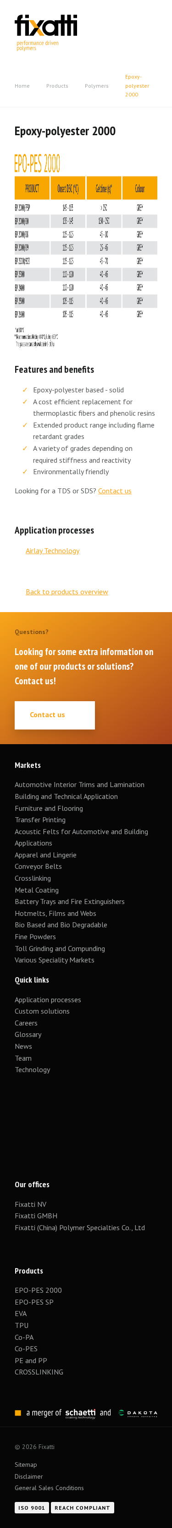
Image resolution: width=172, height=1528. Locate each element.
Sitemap (26, 1464)
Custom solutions (42, 1010)
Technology (32, 1069)
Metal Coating (37, 889)
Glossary (28, 1034)
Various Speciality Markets (55, 959)
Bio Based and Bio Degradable (61, 924)
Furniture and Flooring (49, 808)
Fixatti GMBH (36, 1215)
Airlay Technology (52, 550)
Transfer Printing (40, 819)
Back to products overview (67, 591)
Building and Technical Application (66, 796)
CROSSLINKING (39, 1371)
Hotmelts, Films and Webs (55, 913)
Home (22, 85)
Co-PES (26, 1348)
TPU (22, 1325)
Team (23, 1058)
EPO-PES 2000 (38, 1290)
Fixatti (46, 20)
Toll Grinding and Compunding (60, 948)
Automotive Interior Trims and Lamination (79, 784)
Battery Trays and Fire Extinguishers (71, 901)
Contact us (115, 490)
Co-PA (24, 1337)
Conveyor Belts (38, 866)
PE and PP (31, 1360)
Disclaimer (29, 1476)
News (23, 1046)
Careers (26, 1022)
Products (57, 85)
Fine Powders (35, 936)
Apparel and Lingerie (46, 854)
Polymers (97, 85)
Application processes (48, 999)
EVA (21, 1313)
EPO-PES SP (34, 1301)
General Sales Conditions (49, 1488)
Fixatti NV (30, 1204)
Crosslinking (33, 878)
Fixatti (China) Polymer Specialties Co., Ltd (80, 1227)
